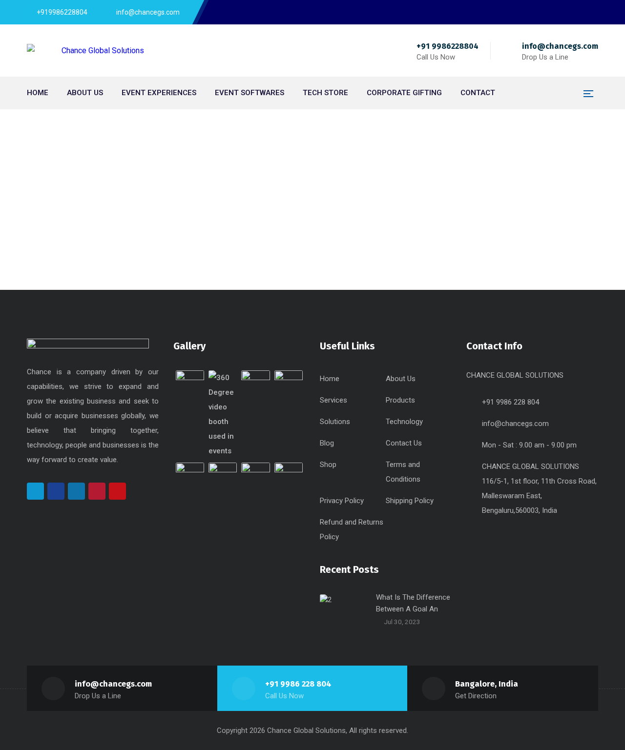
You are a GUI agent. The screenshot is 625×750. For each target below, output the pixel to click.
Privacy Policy (342, 500)
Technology (404, 421)
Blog (327, 443)
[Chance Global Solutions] (85, 50)
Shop (328, 464)
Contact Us (404, 443)
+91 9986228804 (448, 46)
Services (333, 400)
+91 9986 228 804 (298, 684)
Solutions (335, 421)
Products (400, 400)
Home (295, 175)
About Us (401, 378)
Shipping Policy (410, 500)
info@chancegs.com (560, 46)
